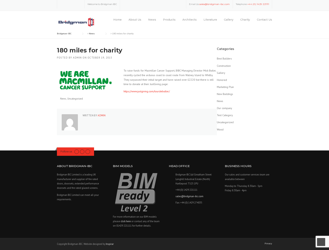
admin (77, 57)
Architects (189, 19)
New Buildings (225, 94)
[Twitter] (62, 4)
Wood (220, 129)
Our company (224, 108)
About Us (135, 19)
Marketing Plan (225, 87)
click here (126, 221)
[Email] (79, 4)
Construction (224, 66)
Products (169, 19)
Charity (245, 19)
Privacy (268, 243)
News (152, 19)
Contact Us (264, 19)
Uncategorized (75, 98)
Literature (210, 19)
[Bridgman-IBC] (76, 22)
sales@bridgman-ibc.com (189, 196)
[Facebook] (68, 4)
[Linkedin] (73, 4)
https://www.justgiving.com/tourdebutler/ (147, 91)
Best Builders (224, 58)
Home (117, 19)
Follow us (66, 151)
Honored (222, 80)
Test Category (225, 115)
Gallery (228, 19)
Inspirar (110, 244)
